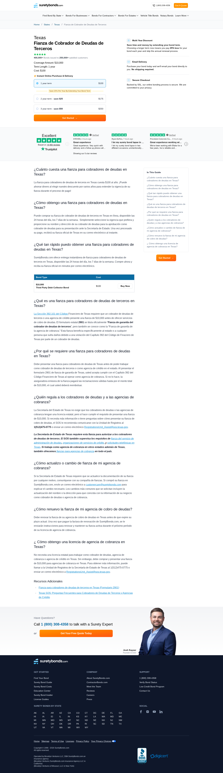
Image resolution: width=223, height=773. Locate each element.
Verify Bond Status (148, 682)
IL (60, 716)
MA (103, 716)
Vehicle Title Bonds (149, 15)
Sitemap (45, 741)
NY (43, 724)
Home (37, 24)
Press (89, 699)
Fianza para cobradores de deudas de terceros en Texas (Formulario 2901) (79, 587)
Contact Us (144, 691)
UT (35, 727)
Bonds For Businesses (76, 15)
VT (52, 727)
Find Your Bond (41, 678)
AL (43, 713)
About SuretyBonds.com (98, 678)
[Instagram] (147, 711)
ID (52, 716)
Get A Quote (181, 5)
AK (35, 713)
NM (120, 720)
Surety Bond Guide (43, 682)
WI (69, 727)
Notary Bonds (166, 15)
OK (60, 724)
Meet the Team (94, 686)
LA (94, 716)
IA (43, 716)
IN (69, 716)
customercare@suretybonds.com (103, 484)
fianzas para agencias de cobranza (75, 451)
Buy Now (125, 286)
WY (86, 727)
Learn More (180, 15)
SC (94, 724)
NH (103, 720)
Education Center (42, 691)
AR (52, 713)
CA (69, 713)
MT (69, 720)
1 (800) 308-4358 (54, 624)
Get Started (166, 258)
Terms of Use (57, 741)
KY (86, 716)
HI (35, 716)
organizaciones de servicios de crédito (83, 443)
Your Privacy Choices (101, 741)
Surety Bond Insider (43, 695)
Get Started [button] (69, 118)
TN (111, 724)
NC (77, 720)
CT (86, 713)
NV (35, 724)
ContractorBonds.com (97, 682)
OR (69, 724)
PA (77, 724)
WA (61, 727)
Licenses (70, 741)
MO (52, 720)
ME (120, 716)
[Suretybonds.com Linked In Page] (160, 711)
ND (86, 720)
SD (103, 724)
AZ (60, 713)
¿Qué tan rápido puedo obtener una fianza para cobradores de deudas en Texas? (165, 196)
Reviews (91, 691)
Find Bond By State (52, 15)
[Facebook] (140, 711)
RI (86, 724)
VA (43, 727)
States (47, 24)
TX (120, 724)
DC (94, 713)
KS (77, 716)
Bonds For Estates (127, 15)
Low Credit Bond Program (151, 686)
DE (103, 713)
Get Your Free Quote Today (76, 633)
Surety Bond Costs (43, 686)
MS (61, 720)
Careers (90, 695)
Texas (57, 24)
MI (35, 720)
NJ (111, 720)
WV (78, 727)
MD (112, 716)
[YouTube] (154, 711)
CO (77, 713)
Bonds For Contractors (103, 15)
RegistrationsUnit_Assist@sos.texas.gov (106, 427)
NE (94, 720)
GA (120, 713)
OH (52, 724)
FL (111, 713)
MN (44, 720)
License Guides (41, 699)
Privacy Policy (82, 741)
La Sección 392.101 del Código (51, 314)
